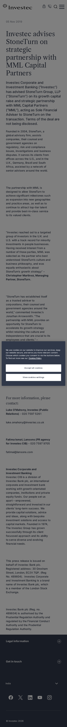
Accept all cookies (33, 368)
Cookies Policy (35, 358)
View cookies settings (33, 377)
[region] (33, 363)
